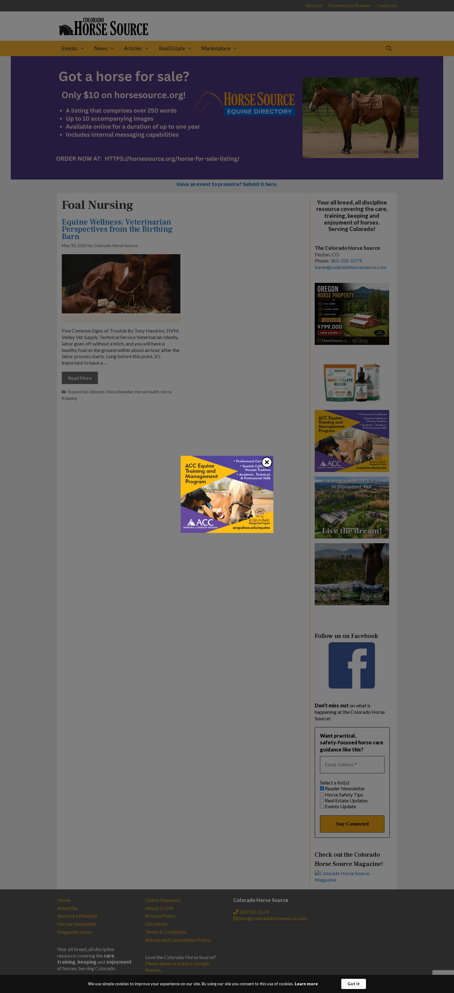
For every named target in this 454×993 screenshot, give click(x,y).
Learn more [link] (306, 983)
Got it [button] (353, 983)
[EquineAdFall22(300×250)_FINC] (227, 531)
